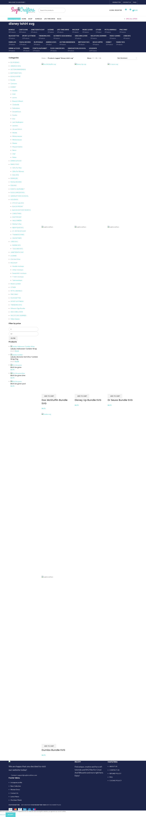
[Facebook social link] (96, 2)
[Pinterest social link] (101, 2)
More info (3, 814)
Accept (10, 814)
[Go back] (6, 25)
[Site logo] (23, 10)
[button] (49, 396)
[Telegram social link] (106, 2)
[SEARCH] (63, 10)
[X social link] (98, 2)
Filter (13, 338)
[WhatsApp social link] (104, 2)
